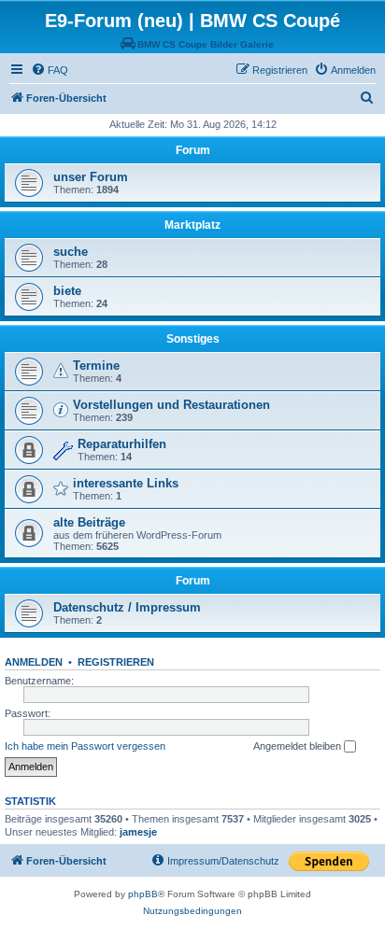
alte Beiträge (89, 522)
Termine (96, 366)
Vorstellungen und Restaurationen (171, 405)
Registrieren (116, 662)
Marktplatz (192, 225)
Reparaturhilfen (122, 444)
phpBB (143, 894)
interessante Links (125, 483)
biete (67, 291)
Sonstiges (193, 338)
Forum (193, 150)
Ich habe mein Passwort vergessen (85, 746)
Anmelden (34, 662)
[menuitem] (49, 70)
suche (70, 252)
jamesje (138, 832)
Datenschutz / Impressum (127, 607)
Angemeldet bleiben (298, 746)
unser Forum (90, 177)
